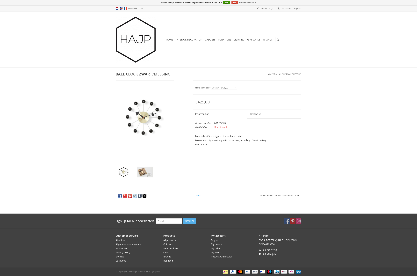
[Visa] (247, 271)
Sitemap (120, 256)
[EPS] (291, 271)
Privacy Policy (123, 252)
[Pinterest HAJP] (292, 221)
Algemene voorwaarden (128, 244)
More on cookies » (247, 3)
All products (169, 240)
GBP (135, 8)
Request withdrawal (221, 256)
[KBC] (276, 271)
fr (125, 8)
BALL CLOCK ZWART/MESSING (287, 74)
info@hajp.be (270, 254)
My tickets (216, 248)
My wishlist (217, 252)
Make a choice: (202, 87)
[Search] (277, 39)
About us (120, 240)
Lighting (239, 39)
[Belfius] (283, 271)
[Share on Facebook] (120, 196)
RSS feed (168, 260)
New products (170, 248)
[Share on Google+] (125, 196)
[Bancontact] (261, 271)
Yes (226, 3)
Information (202, 113)
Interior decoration (189, 39)
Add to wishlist (267, 195)
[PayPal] (232, 271)
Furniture (224, 39)
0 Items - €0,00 (267, 8)
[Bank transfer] (254, 271)
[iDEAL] (225, 271)
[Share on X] (144, 196)
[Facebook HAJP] (287, 221)
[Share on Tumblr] (140, 196)
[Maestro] (269, 271)
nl (117, 8)
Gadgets (210, 39)
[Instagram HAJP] (298, 221)
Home (169, 39)
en (121, 8)
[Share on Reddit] (135, 196)
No (234, 3)
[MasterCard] (240, 271)
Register (215, 240)
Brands (268, 39)
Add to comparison (284, 195)
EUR (130, 8)
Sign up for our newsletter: (135, 221)
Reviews (255, 113)
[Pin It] (130, 196)
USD (141, 8)
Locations (121, 260)
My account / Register (291, 8)
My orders (216, 244)
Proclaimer (121, 248)
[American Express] (298, 271)
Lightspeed (155, 271)
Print (297, 195)
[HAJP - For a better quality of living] (137, 40)
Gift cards (253, 39)
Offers (166, 252)
